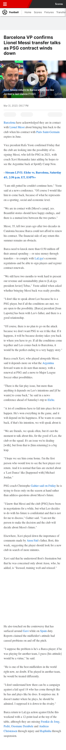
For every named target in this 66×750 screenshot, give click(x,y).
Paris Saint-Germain (48, 132)
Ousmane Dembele (22, 726)
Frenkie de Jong (50, 721)
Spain (43, 631)
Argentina (48, 363)
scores (59, 4)
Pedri (7, 726)
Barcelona (9, 122)
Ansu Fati (32, 540)
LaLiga (39, 258)
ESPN (19, 4)
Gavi (26, 631)
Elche (51, 400)
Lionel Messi (17, 127)
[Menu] (5, 4)
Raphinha (45, 731)
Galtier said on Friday (44, 485)
